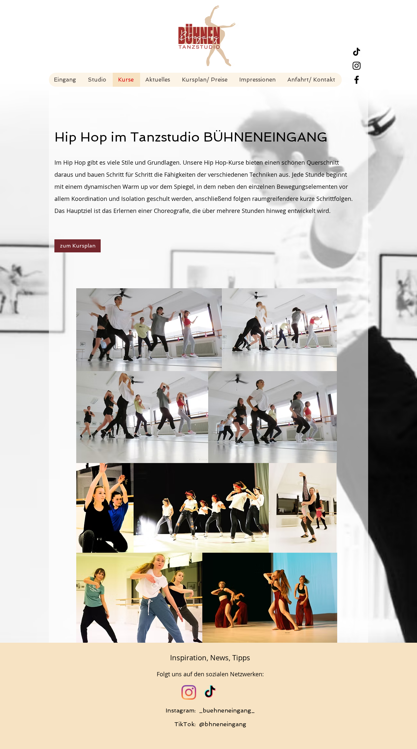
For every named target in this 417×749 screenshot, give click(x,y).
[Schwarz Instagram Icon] (356, 65)
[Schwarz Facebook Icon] (356, 79)
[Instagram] (188, 692)
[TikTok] (356, 51)
